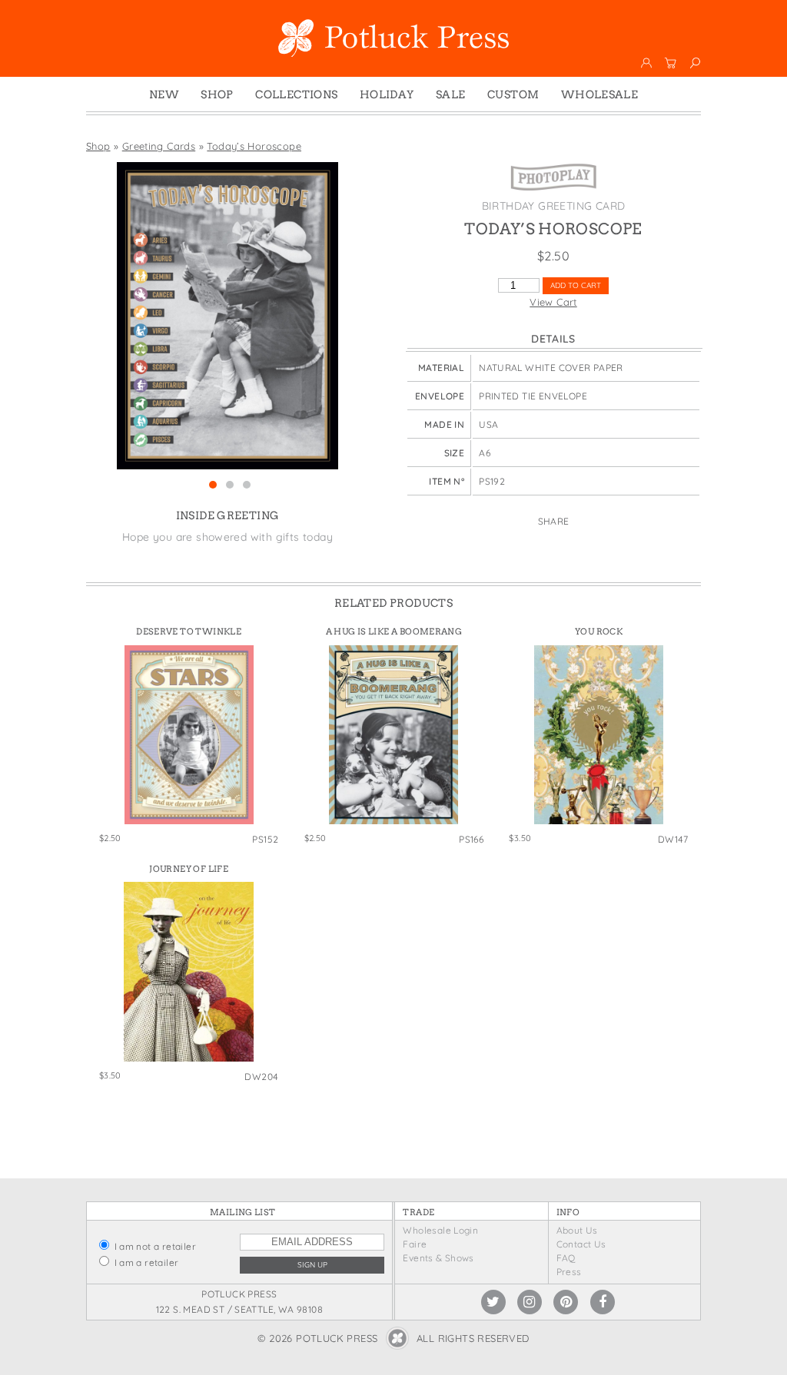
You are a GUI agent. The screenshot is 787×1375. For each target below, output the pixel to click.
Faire (415, 1244)
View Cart (553, 302)
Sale (451, 94)
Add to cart (575, 285)
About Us (577, 1230)
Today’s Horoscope (254, 146)
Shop (217, 94)
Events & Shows (438, 1258)
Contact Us (581, 1244)
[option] (227, 315)
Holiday (387, 94)
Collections (296, 94)
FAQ (566, 1258)
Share (553, 521)
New (164, 94)
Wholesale (600, 94)
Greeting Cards (158, 146)
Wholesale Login (440, 1230)
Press (569, 1271)
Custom (513, 94)
